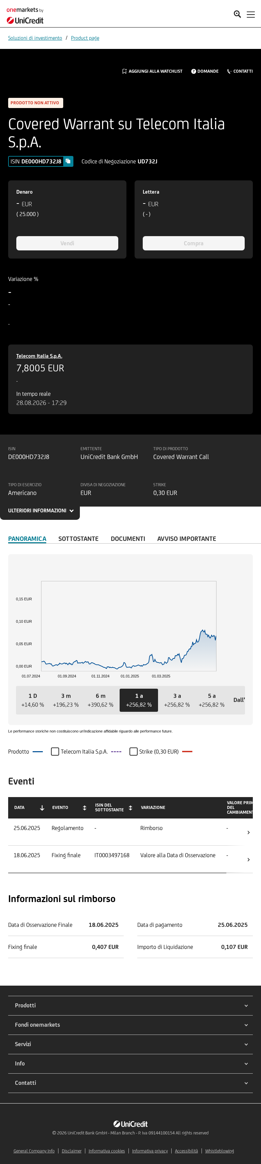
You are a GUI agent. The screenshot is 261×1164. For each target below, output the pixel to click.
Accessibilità (186, 1150)
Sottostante (78, 538)
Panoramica (27, 538)
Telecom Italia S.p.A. (39, 356)
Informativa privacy (150, 1150)
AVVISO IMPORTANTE (186, 538)
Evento (60, 807)
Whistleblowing (219, 1150)
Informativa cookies (107, 1150)
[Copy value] (68, 161)
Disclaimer (72, 1150)
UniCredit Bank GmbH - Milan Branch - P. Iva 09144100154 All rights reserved (138, 1132)
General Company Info (34, 1150)
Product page (85, 38)
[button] (33, 700)
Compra (194, 243)
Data (19, 807)
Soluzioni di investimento (35, 38)
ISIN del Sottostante (109, 807)
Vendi (67, 243)
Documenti (128, 538)
